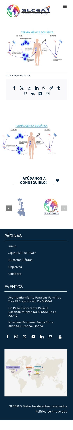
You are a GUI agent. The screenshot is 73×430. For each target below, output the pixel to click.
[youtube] (33, 336)
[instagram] (16, 336)
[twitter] (25, 336)
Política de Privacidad (51, 411)
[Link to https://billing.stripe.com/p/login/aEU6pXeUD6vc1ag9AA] (60, 337)
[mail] (50, 336)
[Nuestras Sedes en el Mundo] (35, 350)
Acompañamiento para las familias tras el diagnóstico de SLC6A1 (34, 299)
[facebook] (7, 336)
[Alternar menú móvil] (65, 6)
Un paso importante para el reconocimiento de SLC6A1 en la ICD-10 (32, 311)
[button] (9, 208)
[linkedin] (42, 336)
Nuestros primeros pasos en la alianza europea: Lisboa (31, 324)
